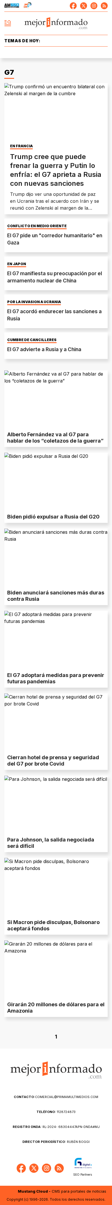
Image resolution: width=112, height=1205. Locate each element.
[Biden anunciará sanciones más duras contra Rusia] (56, 558)
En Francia (21, 146)
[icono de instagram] (93, 5)
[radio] (11, 5)
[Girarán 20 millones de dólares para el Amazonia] (56, 969)
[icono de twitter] (83, 5)
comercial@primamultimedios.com (56, 1097)
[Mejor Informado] (56, 23)
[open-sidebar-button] (7, 23)
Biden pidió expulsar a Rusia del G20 (53, 517)
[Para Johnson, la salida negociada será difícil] (56, 805)
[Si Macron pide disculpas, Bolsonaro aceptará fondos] (56, 887)
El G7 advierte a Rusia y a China (44, 349)
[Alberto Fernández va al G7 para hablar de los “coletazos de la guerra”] (56, 399)
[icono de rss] (104, 5)
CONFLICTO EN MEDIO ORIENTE (37, 226)
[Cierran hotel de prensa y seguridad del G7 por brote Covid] (56, 722)
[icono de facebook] (73, 5)
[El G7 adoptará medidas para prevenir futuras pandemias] (56, 640)
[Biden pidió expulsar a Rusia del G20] (56, 482)
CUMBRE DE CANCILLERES (32, 340)
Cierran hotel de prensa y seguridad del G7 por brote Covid (53, 760)
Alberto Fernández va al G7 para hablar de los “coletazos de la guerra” (55, 437)
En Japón (16, 264)
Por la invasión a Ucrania (34, 302)
